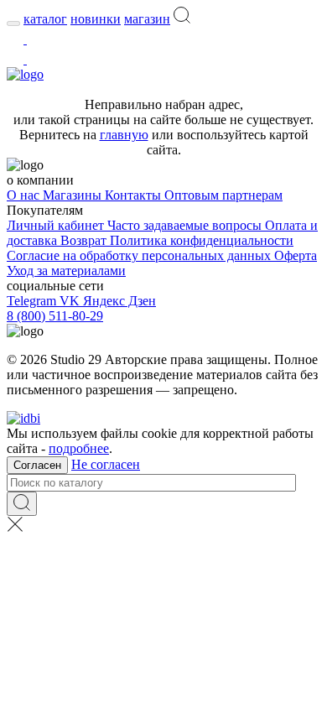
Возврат (85, 240)
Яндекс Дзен (119, 301)
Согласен (37, 465)
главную (124, 135)
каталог (45, 19)
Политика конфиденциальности (201, 240)
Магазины (74, 195)
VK (71, 301)
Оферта (295, 255)
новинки (95, 19)
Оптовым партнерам (223, 195)
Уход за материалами (66, 270)
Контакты (134, 195)
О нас (25, 195)
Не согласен (105, 464)
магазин (147, 19)
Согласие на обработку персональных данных (140, 255)
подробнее (79, 448)
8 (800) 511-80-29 (55, 316)
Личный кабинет (57, 225)
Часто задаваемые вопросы (186, 225)
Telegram (33, 301)
